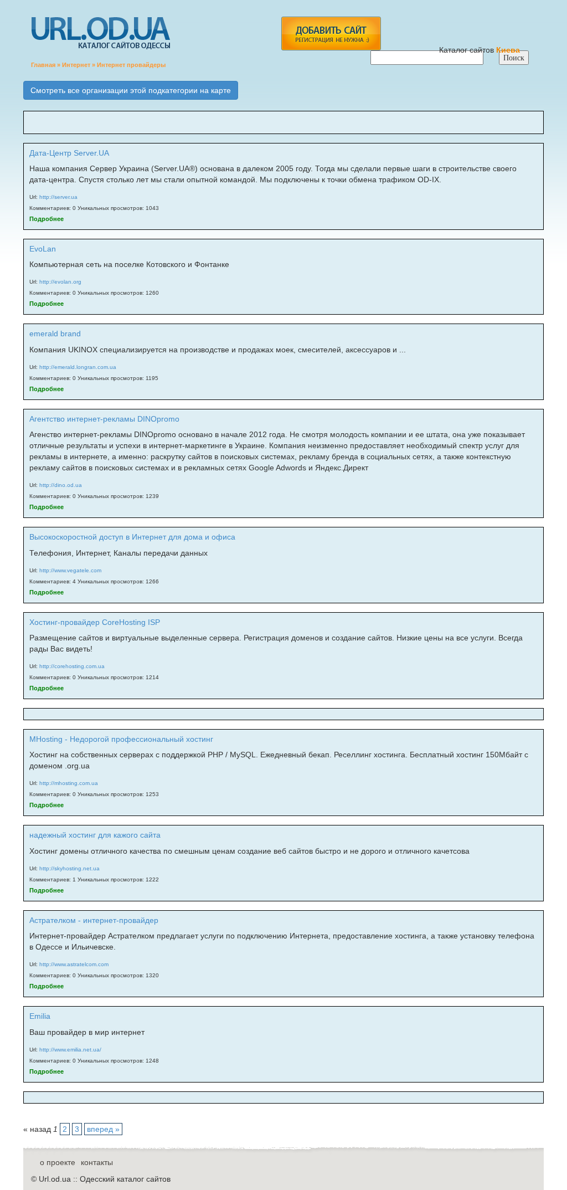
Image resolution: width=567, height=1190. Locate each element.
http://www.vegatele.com (70, 570)
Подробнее (46, 219)
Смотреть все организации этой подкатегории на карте (130, 90)
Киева (509, 49)
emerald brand (55, 333)
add (331, 33)
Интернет (76, 64)
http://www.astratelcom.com (74, 964)
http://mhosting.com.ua (68, 783)
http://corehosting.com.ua (72, 666)
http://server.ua (58, 197)
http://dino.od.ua (60, 485)
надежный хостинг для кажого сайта (95, 834)
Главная (43, 64)
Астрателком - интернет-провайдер (93, 920)
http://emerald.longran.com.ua (77, 367)
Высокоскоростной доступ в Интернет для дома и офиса (132, 536)
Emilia (39, 1016)
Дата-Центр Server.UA (69, 152)
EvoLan (42, 248)
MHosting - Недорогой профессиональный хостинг (121, 739)
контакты (97, 1162)
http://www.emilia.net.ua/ (70, 1050)
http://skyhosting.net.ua (69, 868)
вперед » (103, 1129)
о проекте (57, 1162)
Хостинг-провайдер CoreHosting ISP (94, 622)
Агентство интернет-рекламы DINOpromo (104, 418)
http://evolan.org (60, 282)
